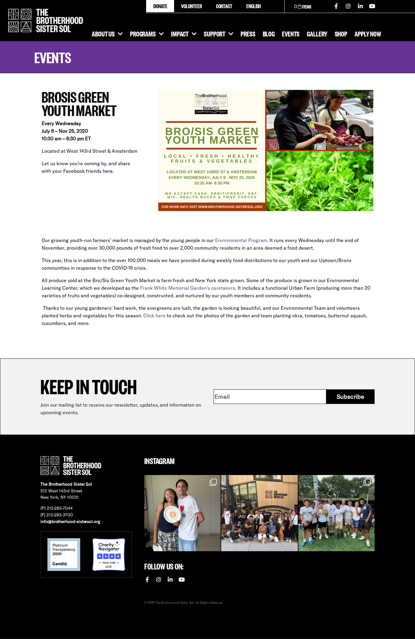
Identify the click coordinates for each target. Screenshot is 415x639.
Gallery (317, 33)
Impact (180, 33)
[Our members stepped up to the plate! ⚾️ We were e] (336, 513)
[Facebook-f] (336, 6)
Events (291, 33)
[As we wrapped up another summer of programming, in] (182, 513)
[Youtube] (372, 6)
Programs (143, 33)
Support (214, 33)
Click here (154, 316)
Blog (269, 33)
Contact (224, 6)
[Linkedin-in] (360, 6)
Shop (341, 33)
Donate (160, 6)
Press (248, 33)
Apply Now (368, 33)
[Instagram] (348, 6)
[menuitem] (253, 6)
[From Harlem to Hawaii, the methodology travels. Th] (259, 513)
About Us (103, 33)
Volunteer (191, 6)
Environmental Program (241, 240)
